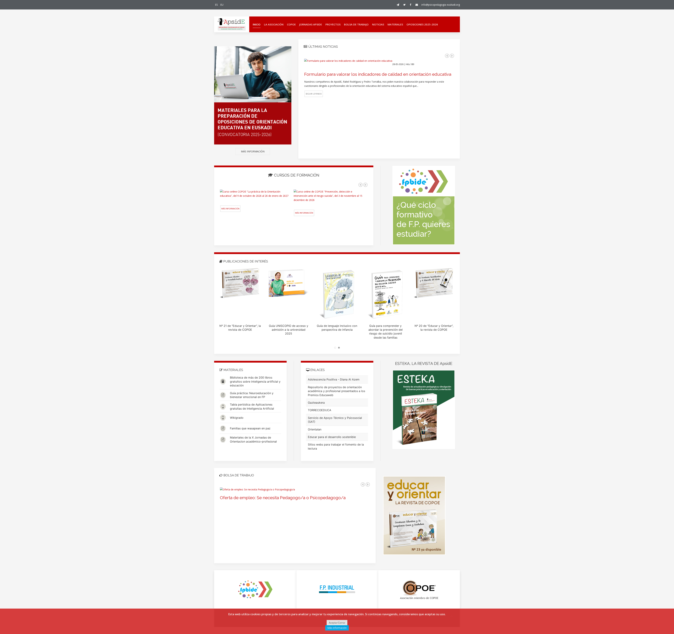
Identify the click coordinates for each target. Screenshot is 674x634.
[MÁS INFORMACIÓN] (252, 99)
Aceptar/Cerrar (337, 622)
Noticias (378, 24)
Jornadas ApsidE (310, 24)
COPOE (291, 24)
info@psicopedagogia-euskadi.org (440, 4)
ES (217, 4)
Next (452, 56)
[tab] (335, 348)
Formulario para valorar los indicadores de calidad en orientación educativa (377, 74)
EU (221, 4)
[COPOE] (419, 589)
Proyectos (333, 24)
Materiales (395, 24)
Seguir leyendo (314, 93)
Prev (447, 56)
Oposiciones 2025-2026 (422, 24)
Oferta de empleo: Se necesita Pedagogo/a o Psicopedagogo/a (283, 497)
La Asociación (273, 24)
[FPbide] (255, 589)
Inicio (256, 24)
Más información (230, 208)
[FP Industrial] (337, 589)
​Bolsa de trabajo (356, 24)
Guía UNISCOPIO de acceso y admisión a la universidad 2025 (288, 329)
